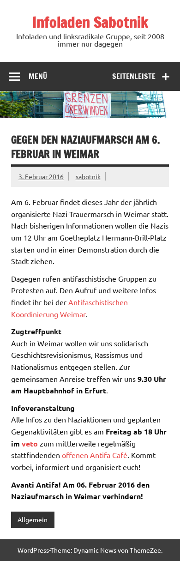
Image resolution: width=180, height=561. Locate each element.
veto (30, 443)
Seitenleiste (134, 76)
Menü (38, 76)
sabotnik (88, 176)
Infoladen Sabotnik (90, 22)
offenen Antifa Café (94, 454)
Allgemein (33, 519)
